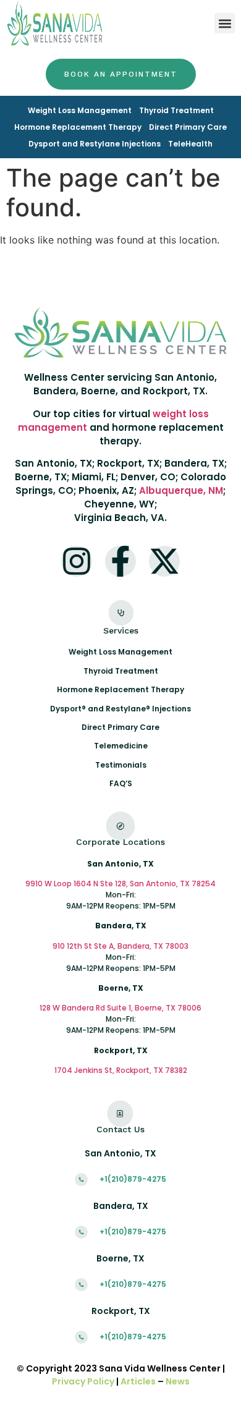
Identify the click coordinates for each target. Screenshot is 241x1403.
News (178, 1381)
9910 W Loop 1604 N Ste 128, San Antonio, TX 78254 (120, 883)
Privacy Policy (83, 1381)
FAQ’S (120, 783)
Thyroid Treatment (176, 110)
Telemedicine (121, 745)
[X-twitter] (164, 561)
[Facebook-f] (120, 561)
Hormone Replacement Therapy (78, 127)
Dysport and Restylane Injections (94, 143)
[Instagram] (76, 561)
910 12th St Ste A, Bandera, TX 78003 (120, 946)
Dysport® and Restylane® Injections (120, 708)
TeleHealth (190, 143)
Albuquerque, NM (181, 490)
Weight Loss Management (80, 110)
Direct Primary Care (188, 127)
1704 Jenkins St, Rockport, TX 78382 (120, 1070)
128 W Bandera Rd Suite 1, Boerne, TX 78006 (120, 1007)
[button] (224, 23)
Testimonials (120, 765)
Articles (138, 1381)
